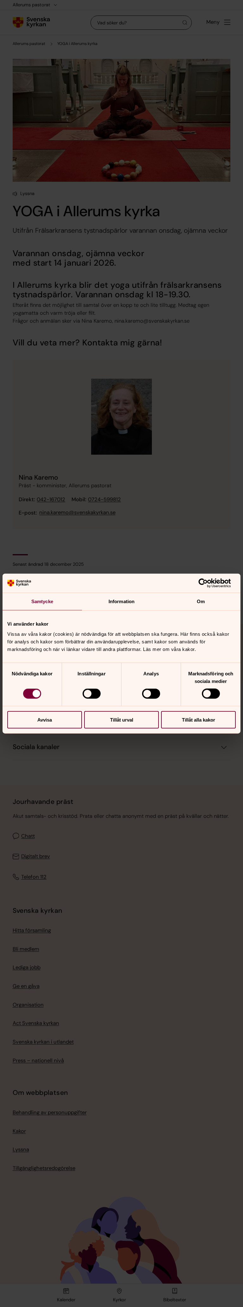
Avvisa (44, 719)
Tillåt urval (121, 719)
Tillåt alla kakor (198, 719)
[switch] (92, 694)
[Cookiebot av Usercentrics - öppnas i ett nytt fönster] (208, 583)
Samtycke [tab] (42, 601)
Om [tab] (201, 601)
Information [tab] (121, 601)
